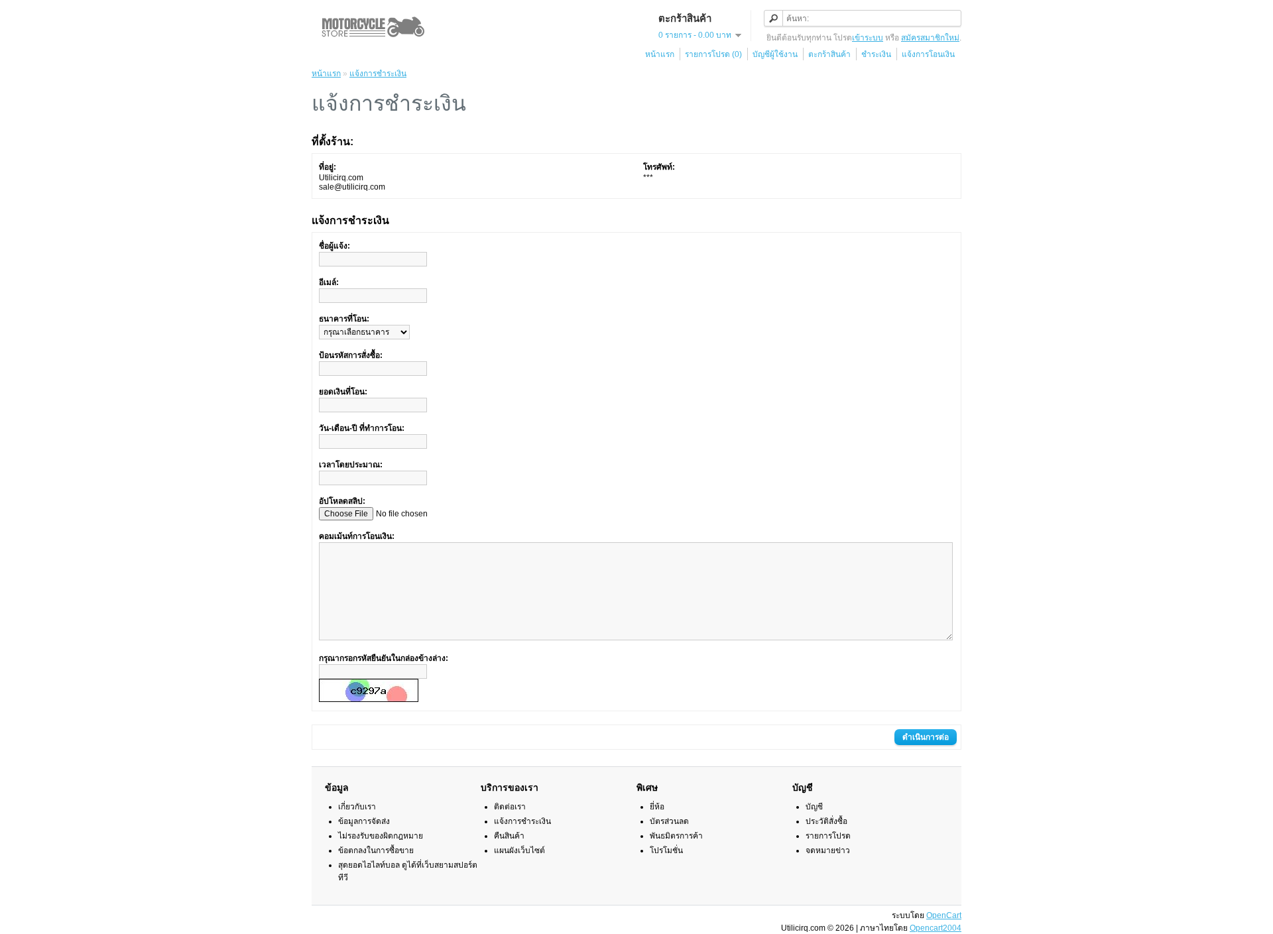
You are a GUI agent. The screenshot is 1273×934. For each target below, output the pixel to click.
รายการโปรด (828, 836)
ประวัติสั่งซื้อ (826, 821)
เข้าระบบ (867, 37)
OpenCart (943, 915)
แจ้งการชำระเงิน (377, 73)
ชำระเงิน (876, 54)
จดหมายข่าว (828, 850)
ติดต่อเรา (510, 806)
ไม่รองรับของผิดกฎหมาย (380, 836)
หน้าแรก (659, 54)
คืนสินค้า (509, 836)
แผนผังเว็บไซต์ (519, 850)
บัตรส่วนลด (669, 821)
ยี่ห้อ (657, 806)
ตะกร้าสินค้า (829, 54)
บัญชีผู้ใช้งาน (775, 54)
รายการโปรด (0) (713, 54)
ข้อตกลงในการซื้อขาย (376, 850)
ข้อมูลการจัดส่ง (364, 821)
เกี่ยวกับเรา (357, 806)
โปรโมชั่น (666, 850)
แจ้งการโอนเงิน (928, 54)
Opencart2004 (935, 928)
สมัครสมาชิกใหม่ (930, 37)
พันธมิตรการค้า (676, 836)
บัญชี (814, 806)
